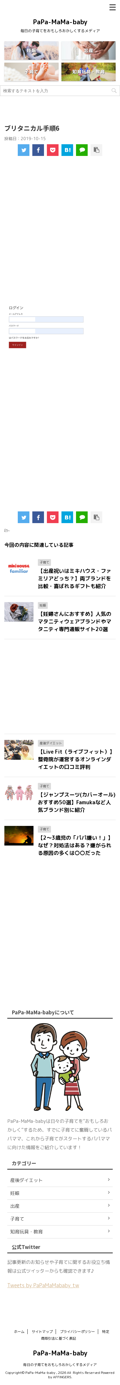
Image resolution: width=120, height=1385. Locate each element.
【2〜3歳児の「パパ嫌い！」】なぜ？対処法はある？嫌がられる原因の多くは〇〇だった (75, 845)
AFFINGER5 (62, 1376)
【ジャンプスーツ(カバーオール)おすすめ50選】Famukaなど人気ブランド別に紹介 (77, 802)
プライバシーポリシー (77, 1331)
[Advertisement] (60, 233)
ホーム (19, 1331)
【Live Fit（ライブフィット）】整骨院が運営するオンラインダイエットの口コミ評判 (76, 759)
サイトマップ (42, 1331)
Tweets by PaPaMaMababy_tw (43, 1285)
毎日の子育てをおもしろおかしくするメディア (60, 1364)
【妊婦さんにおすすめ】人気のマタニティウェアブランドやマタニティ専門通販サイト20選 (74, 621)
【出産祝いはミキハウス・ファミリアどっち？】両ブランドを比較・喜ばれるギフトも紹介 (74, 578)
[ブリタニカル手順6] (67, 150)
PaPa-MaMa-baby (60, 21)
